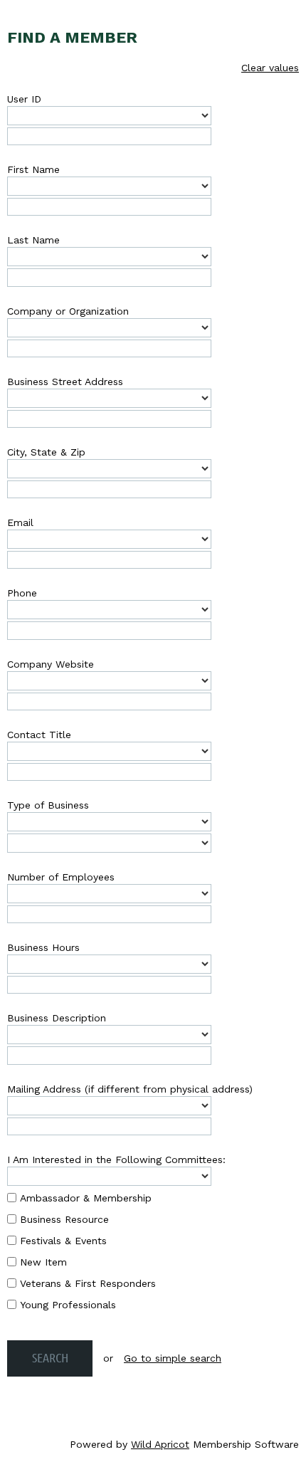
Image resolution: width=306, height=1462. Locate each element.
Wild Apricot (160, 1444)
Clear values (270, 67)
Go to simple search (172, 1358)
